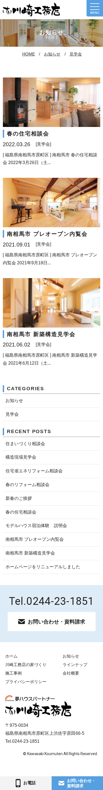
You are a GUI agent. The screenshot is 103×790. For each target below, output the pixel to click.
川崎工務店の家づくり (25, 664)
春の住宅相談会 (20, 512)
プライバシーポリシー (25, 681)
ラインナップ (75, 664)
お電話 (29, 782)
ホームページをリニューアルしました (42, 566)
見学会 (75, 54)
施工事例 (13, 673)
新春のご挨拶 (18, 498)
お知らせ (52, 54)
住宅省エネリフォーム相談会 (34, 471)
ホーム (11, 656)
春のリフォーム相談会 (27, 484)
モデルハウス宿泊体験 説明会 (36, 525)
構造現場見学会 (20, 457)
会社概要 (71, 673)
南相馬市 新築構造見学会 (30, 553)
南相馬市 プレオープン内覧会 (34, 539)
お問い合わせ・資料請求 (56, 622)
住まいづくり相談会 (25, 443)
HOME (28, 54)
